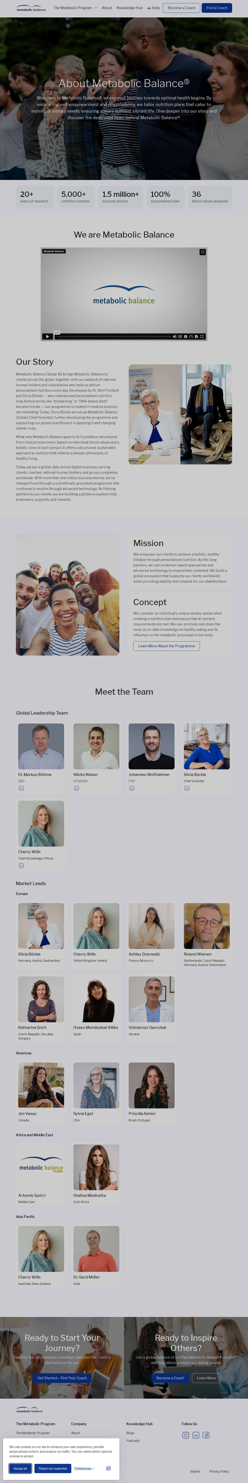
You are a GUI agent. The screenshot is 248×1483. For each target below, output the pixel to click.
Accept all (20, 1468)
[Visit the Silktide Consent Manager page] (108, 1468)
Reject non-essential (53, 1468)
